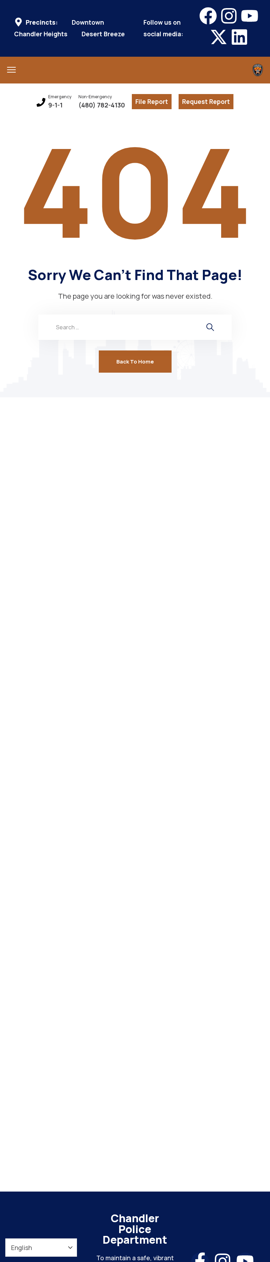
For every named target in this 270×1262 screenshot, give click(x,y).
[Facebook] (208, 16)
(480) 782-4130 (101, 105)
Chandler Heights (41, 34)
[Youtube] (249, 16)
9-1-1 (55, 105)
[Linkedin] (239, 37)
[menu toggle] (11, 69)
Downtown (88, 22)
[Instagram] (229, 16)
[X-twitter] (218, 37)
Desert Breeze (103, 34)
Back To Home (135, 361)
